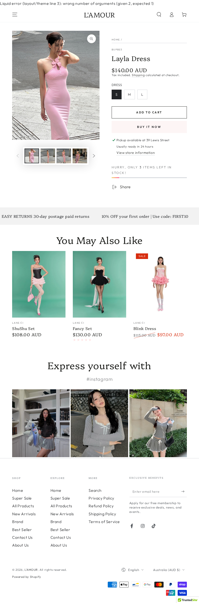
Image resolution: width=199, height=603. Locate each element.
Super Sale (22, 498)
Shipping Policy (102, 513)
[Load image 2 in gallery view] (48, 156)
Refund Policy (101, 505)
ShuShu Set (23, 328)
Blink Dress (144, 328)
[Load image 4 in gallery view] (80, 156)
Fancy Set (82, 328)
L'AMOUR (31, 570)
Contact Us (22, 537)
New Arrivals (24, 513)
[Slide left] (17, 155)
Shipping (138, 75)
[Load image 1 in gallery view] (32, 156)
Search (95, 490)
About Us (20, 545)
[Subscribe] (184, 491)
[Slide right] (94, 155)
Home (116, 39)
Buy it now (149, 127)
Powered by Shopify (26, 577)
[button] (159, 14)
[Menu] (14, 14)
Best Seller (22, 529)
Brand (17, 521)
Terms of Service (104, 521)
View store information (135, 152)
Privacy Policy (101, 498)
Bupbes (117, 49)
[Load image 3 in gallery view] (64, 156)
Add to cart (149, 112)
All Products (23, 505)
